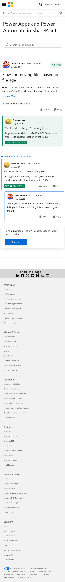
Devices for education (12, 389)
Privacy (32, 571)
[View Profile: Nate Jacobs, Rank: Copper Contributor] (7, 165)
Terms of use (8, 574)
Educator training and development (16, 408)
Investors (7, 545)
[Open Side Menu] (4, 4)
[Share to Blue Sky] (37, 275)
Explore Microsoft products (13, 318)
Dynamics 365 (9, 441)
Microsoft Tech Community (13, 498)
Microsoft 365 (9, 446)
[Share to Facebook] (22, 275)
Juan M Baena (18, 63)
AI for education (9, 417)
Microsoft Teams (10, 455)
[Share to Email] (47, 275)
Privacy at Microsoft (11, 540)
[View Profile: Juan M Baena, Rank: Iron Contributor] (6, 65)
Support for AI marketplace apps (15, 493)
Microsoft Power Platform (13, 450)
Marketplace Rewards (12, 507)
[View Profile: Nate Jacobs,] (8, 121)
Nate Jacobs (19, 119)
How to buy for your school (13, 403)
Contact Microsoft (19, 571)
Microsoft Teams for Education (15, 393)
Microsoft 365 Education (12, 398)
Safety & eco (33, 574)
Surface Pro (8, 289)
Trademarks (20, 574)
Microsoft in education (12, 384)
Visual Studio (8, 512)
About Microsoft (9, 531)
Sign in (16, 241)
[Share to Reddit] (32, 275)
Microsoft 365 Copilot (12, 460)
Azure (6, 479)
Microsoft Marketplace (12, 503)
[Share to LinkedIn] (17, 275)
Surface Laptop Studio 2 (12, 299)
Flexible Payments (10, 370)
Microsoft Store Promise (12, 365)
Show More (10, 95)
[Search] (40, 4)
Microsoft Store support (12, 346)
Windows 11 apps (10, 323)
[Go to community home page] (10, 4)
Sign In (58, 4)
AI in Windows (9, 313)
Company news (9, 536)
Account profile (9, 336)
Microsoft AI (8, 431)
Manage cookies (45, 571)
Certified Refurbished (11, 360)
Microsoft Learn (9, 488)
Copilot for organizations (13, 303)
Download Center (10, 341)
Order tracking (9, 356)
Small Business (9, 465)
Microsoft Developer (11, 483)
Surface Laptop (9, 294)
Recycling (45, 574)
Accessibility (8, 555)
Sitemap (7, 571)
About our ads (9, 577)
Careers (6, 526)
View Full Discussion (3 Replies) (18, 156)
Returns (6, 351)
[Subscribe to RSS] (42, 275)
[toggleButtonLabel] (60, 13)
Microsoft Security (10, 436)
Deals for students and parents (15, 413)
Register (48, 4)
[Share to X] (27, 275)
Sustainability (9, 560)
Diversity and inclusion (12, 550)
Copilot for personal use (12, 308)
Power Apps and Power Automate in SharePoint (24, 13)
